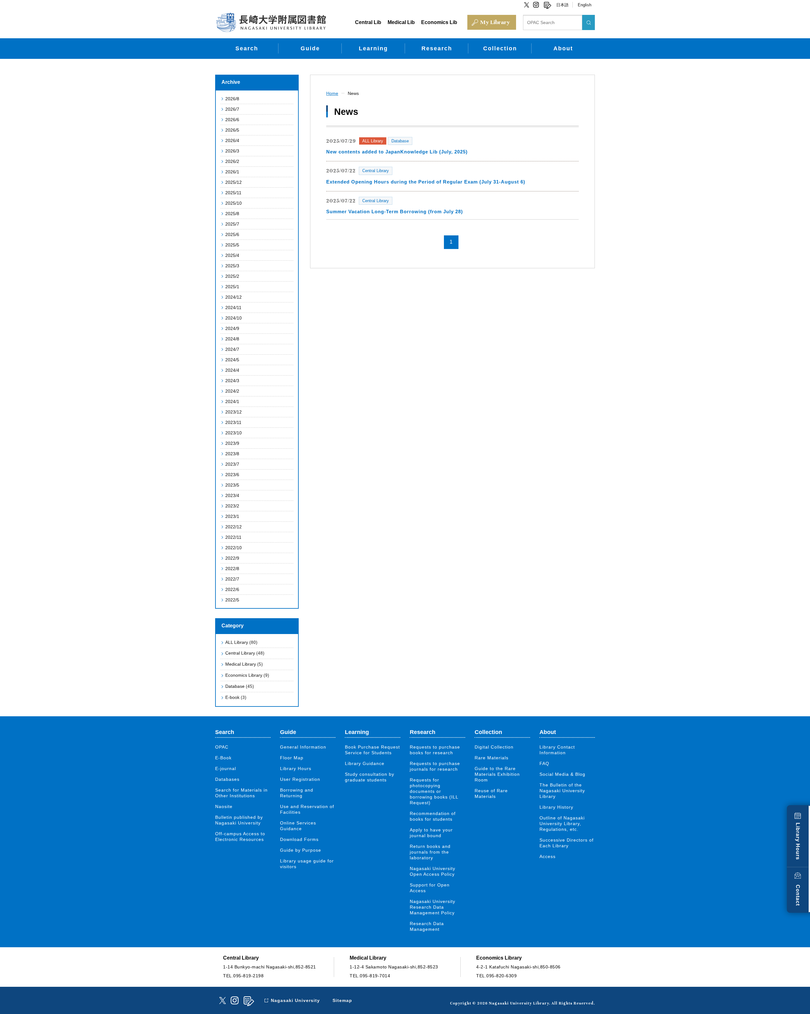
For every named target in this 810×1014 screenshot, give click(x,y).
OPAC (221, 747)
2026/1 (232, 171)
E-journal (225, 768)
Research (436, 48)
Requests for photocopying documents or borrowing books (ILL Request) (434, 791)
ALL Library (241, 642)
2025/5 (232, 244)
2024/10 (233, 317)
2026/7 (232, 109)
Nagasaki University (295, 1000)
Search (246, 48)
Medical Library (244, 664)
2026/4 (232, 140)
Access (547, 856)
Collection (500, 48)
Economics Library (247, 675)
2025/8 (232, 213)
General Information (303, 747)
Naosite (224, 806)
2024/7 (232, 349)
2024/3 (232, 380)
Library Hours (798, 841)
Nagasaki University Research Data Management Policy (432, 907)
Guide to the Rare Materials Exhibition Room (497, 774)
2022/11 (233, 537)
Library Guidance (364, 763)
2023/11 (233, 422)
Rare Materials (491, 757)
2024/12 (233, 297)
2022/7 (232, 579)
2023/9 (232, 443)
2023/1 (232, 516)
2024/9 (232, 328)
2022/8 (232, 568)
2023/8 (232, 453)
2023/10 (233, 432)
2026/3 (232, 150)
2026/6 (232, 119)
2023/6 (232, 474)
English (584, 5)
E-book (235, 697)
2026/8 (232, 98)
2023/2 (232, 505)
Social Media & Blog (562, 774)
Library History (556, 807)
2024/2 (232, 391)
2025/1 (232, 286)
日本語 (562, 5)
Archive (230, 82)
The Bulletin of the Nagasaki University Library (562, 790)
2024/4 (232, 370)
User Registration (300, 779)
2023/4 (232, 495)
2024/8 (232, 338)
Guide (310, 48)
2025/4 (232, 255)
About (563, 48)
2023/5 (232, 485)
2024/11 (233, 307)
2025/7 (232, 224)
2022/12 (233, 526)
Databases (227, 779)
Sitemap (342, 1000)
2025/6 (232, 234)
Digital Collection (494, 747)
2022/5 (232, 599)
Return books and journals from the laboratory (430, 852)
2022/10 (233, 547)
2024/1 (232, 401)
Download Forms (299, 839)
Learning (373, 48)
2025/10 (233, 203)
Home (332, 93)
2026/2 (232, 161)
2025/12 (233, 182)
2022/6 (232, 589)
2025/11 (233, 192)
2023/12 (233, 411)
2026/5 (232, 130)
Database (239, 686)
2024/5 (232, 359)
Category (232, 625)
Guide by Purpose (300, 850)
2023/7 (232, 464)
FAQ (544, 763)
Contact (798, 895)
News (353, 93)
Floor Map (291, 757)
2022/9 (232, 558)
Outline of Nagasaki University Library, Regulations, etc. (562, 823)
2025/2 (232, 276)
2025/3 (232, 265)
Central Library (245, 653)
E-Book (223, 757)
